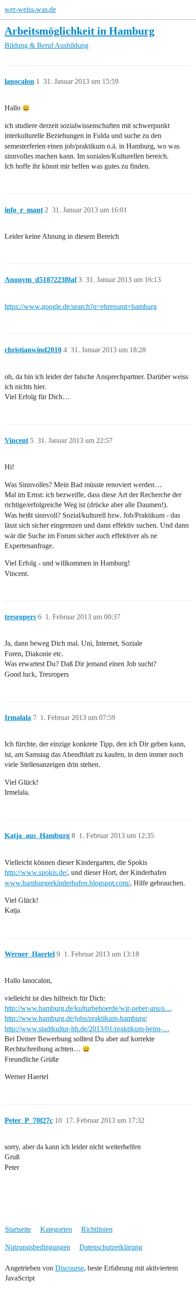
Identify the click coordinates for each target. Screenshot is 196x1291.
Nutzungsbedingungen (37, 1247)
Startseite (18, 1229)
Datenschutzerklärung (110, 1247)
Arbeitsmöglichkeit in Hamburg (80, 31)
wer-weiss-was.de (30, 9)
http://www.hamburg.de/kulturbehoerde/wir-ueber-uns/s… (88, 1008)
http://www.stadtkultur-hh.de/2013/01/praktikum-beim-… (87, 1029)
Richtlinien (97, 1229)
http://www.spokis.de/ (36, 872)
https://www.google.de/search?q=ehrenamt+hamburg (81, 306)
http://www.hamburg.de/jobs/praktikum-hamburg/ (76, 1018)
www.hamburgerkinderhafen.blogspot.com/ (67, 883)
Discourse (69, 1268)
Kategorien (56, 1229)
